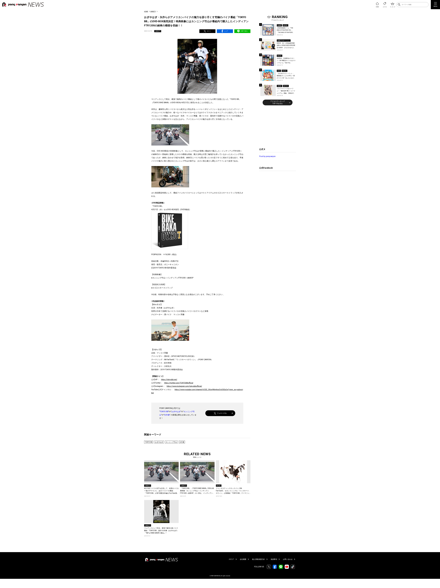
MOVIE (286, 86)
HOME (146, 11)
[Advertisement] (276, 126)
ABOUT (231, 559)
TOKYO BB (164, 411)
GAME (279, 25)
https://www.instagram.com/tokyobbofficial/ (184, 386)
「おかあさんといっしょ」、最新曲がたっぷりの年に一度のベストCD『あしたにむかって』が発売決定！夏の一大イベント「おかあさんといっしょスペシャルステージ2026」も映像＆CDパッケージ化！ (286, 76)
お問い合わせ (288, 559)
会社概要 (243, 559)
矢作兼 (167, 415)
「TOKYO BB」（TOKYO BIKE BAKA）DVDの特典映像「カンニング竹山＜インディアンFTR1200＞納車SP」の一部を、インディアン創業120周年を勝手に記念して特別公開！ (197, 490)
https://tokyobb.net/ (169, 379)
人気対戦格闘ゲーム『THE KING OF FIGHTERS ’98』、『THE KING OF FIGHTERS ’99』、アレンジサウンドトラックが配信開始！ (286, 30)
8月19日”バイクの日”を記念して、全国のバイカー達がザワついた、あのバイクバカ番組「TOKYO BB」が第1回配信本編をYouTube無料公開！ (161, 490)
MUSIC (219, 485)
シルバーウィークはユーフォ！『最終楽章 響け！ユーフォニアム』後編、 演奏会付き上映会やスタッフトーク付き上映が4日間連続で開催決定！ (286, 91)
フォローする (222, 413)
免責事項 (274, 559)
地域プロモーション (283, 40)
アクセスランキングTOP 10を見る (277, 102)
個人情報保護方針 (258, 559)
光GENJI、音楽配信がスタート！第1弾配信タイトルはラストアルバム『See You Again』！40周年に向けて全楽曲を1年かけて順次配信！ (286, 61)
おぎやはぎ (176, 411)
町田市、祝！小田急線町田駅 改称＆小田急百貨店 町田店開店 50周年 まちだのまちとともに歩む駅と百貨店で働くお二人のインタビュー (286, 45)
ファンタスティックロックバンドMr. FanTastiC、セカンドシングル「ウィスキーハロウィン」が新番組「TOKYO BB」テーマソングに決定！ (232, 490)
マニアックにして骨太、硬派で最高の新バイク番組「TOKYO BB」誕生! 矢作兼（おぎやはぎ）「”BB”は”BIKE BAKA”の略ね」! (161, 530)
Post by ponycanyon (267, 156)
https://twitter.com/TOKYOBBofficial (178, 383)
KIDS (278, 71)
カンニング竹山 (171, 442)
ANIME (279, 86)
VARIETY (153, 11)
